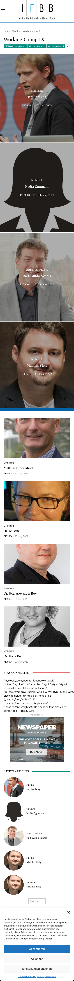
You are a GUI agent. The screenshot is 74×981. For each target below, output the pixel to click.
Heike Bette (12, 531)
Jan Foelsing (33, 789)
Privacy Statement (46, 976)
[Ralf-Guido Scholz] (37, 277)
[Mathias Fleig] (37, 366)
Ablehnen (37, 958)
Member (16, 30)
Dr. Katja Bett (13, 656)
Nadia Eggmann (35, 813)
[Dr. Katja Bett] (37, 626)
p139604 (8, 473)
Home (7, 30)
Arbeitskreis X (37, 269)
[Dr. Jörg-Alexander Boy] (37, 564)
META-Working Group (15, 46)
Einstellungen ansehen (37, 968)
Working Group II (56, 46)
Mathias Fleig (33, 862)
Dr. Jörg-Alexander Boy (20, 593)
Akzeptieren (37, 949)
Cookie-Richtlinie (27, 976)
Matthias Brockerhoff (18, 468)
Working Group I (36, 46)
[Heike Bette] (37, 501)
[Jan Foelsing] (37, 98)
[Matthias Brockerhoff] (37, 438)
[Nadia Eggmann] (37, 187)
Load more (35, 901)
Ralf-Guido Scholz (36, 837)
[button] (68, 912)
